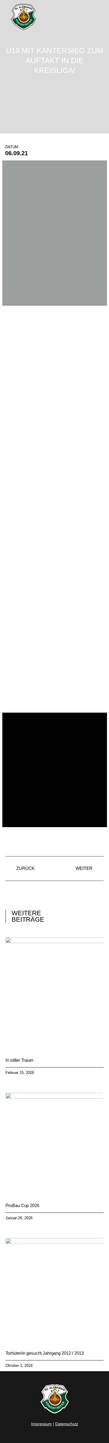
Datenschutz (66, 1423)
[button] (98, 16)
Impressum (41, 1423)
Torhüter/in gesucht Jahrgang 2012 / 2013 (45, 1353)
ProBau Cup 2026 (22, 1205)
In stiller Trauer (19, 1060)
